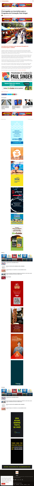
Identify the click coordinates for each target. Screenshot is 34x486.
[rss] (22, 479)
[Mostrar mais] (17, 94)
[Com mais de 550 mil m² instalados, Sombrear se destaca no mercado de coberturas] (6, 102)
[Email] (16, 94)
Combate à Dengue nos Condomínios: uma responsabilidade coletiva (16, 269)
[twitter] (13, 479)
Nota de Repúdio (8, 276)
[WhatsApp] (12, 94)
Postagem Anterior (3, 119)
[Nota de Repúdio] (3, 277)
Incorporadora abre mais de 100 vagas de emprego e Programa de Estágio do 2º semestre (16, 107)
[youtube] (15, 479)
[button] (1, 1)
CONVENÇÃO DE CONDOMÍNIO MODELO (12, 262)
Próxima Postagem (30, 119)
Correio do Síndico (7, 9)
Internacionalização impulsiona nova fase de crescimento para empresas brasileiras (28, 107)
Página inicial (3, 9)
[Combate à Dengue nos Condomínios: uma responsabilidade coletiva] (3, 270)
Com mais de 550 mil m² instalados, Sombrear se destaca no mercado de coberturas (5, 107)
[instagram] (17, 479)
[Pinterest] (14, 94)
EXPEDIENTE (17, 484)
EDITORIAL (21, 484)
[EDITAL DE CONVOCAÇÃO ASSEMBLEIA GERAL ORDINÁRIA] (3, 267)
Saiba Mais (7, 482)
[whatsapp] (20, 479)
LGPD (14, 484)
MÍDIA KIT (25, 484)
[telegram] (19, 479)
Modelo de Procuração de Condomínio (9, 259)
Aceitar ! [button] (3, 483)
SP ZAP (29, 484)
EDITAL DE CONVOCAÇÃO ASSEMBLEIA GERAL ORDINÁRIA (15, 266)
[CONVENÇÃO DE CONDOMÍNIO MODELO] (3, 263)
